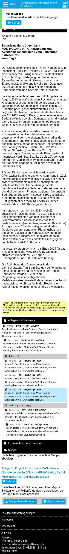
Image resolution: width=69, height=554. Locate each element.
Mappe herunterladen (21, 501)
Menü (12, 4)
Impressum (7, 519)
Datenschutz (8, 526)
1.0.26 (13, 551)
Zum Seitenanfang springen (20, 513)
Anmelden (6, 532)
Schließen (13, 22)
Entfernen (10, 481)
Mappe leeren (55, 501)
